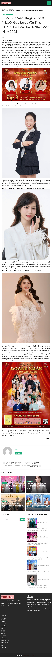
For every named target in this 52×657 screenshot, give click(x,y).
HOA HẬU (10, 9)
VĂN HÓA (3, 647)
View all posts (18, 453)
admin (5, 37)
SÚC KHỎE (3, 635)
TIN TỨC (10, 14)
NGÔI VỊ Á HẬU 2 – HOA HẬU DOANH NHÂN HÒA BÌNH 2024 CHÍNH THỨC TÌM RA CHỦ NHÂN (12, 487)
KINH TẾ (3, 628)
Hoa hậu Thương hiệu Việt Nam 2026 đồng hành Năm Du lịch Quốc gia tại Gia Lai (12, 505)
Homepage (4, 9)
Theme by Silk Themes (30, 655)
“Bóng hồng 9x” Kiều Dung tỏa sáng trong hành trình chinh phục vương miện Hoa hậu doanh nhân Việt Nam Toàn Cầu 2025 (36, 486)
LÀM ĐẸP (3, 630)
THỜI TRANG (4, 642)
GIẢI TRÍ (4, 501)
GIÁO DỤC (3, 623)
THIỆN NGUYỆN (5, 640)
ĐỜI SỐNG (3, 618)
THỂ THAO (3, 638)
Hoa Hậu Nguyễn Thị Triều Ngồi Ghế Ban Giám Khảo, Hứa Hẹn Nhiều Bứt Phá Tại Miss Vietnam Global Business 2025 (38, 505)
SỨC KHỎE (3, 633)
